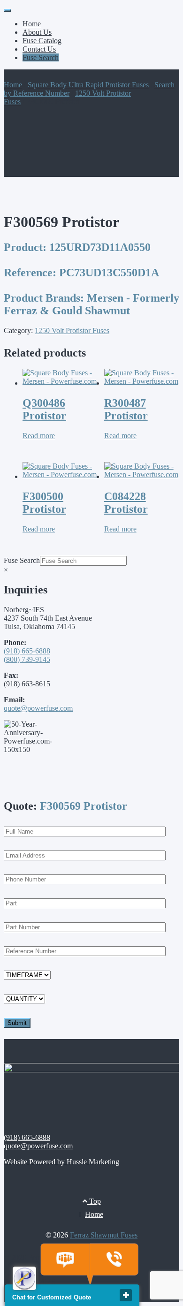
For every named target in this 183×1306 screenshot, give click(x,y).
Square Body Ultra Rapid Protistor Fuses (88, 85)
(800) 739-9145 (27, 659)
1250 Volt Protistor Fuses (72, 330)
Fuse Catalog (42, 41)
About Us (37, 32)
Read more (39, 436)
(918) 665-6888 (27, 651)
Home (32, 24)
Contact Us (39, 49)
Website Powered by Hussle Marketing (61, 1162)
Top (94, 1201)
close (126, 1295)
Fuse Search (41, 57)
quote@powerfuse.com (38, 708)
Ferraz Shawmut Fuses (103, 1235)
